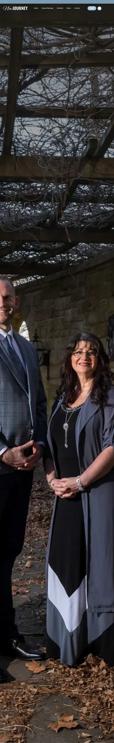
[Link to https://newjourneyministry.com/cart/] (99, 8)
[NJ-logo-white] (15, 6)
